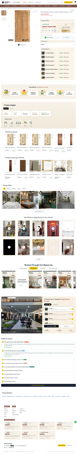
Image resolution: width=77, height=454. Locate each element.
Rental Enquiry (69, 445)
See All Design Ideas (38, 211)
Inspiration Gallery (15, 414)
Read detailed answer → (8, 347)
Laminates (21, 408)
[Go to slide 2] (4, 19)
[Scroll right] (74, 283)
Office (53, 396)
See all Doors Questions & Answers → (38, 385)
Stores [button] (25, 2)
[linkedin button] (4, 447)
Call (12, 445)
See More (38, 259)
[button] (6, 2)
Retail (49, 396)
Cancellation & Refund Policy (20, 451)
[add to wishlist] (36, 12)
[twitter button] (8, 447)
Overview (6, 108)
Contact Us (6, 410)
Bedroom (13, 188)
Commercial (57, 396)
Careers (5, 412)
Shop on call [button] (69, 2)
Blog (5, 414)
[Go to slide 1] (4, 13)
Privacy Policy (12, 451)
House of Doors (19, 396)
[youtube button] (9, 447)
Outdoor (24, 188)
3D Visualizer (38, 2)
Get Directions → (7, 428)
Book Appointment (50, 326)
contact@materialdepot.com (21, 445)
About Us (5, 408)
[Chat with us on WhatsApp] (75, 422)
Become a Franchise (62, 445)
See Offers (66, 30)
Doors (5, 8)
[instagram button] (6, 447)
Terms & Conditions (6, 451)
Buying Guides (23, 268)
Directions (61, 52)
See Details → (13, 428)
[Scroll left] (3, 283)
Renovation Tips (53, 268)
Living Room (35, 396)
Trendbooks (33, 268)
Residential (63, 396)
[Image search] (61, 2)
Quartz (13, 412)
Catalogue (42, 268)
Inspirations (31, 2)
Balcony (8, 188)
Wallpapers (14, 410)
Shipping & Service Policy (30, 451)
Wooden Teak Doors (11, 396)
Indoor (68, 396)
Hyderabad (55, 304)
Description (12, 108)
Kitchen (19, 188)
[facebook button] (11, 447)
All (4, 188)
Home (2, 8)
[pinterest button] (13, 447)
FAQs (5, 416)
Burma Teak (25, 396)
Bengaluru (47, 304)
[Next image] (41, 315)
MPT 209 (4, 396)
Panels (21, 412)
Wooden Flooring (23, 410)
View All (20, 285)
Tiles (13, 408)
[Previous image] (3, 315)
